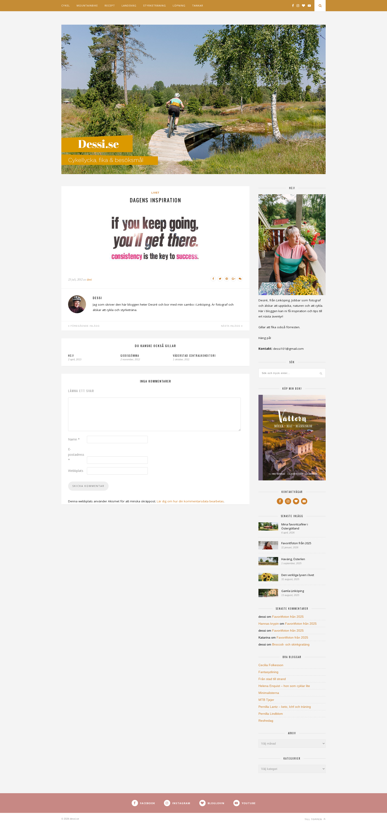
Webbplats (75, 471)
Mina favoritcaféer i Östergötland (294, 526)
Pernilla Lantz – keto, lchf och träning (284, 706)
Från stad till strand (272, 679)
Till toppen (314, 819)
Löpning (179, 5)
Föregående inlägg (85, 326)
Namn (74, 439)
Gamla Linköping (292, 591)
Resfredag (265, 720)
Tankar (197, 5)
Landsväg (129, 5)
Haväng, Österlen (293, 559)
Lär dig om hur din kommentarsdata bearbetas (190, 501)
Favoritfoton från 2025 (296, 543)
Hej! (71, 355)
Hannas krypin (268, 623)
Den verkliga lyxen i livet (297, 575)
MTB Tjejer (266, 700)
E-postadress (76, 454)
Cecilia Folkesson (270, 665)
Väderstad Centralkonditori (194, 355)
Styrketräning (154, 5)
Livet (155, 192)
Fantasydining (268, 672)
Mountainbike (87, 5)
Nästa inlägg (231, 326)
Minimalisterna (268, 693)
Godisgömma (129, 355)
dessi (89, 279)
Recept (110, 5)
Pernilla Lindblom (270, 713)
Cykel (65, 5)
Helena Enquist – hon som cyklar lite (284, 686)
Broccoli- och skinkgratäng (291, 644)
